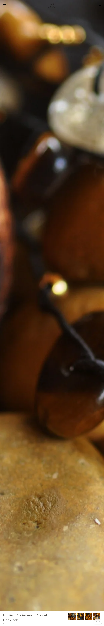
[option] (72, 616)
